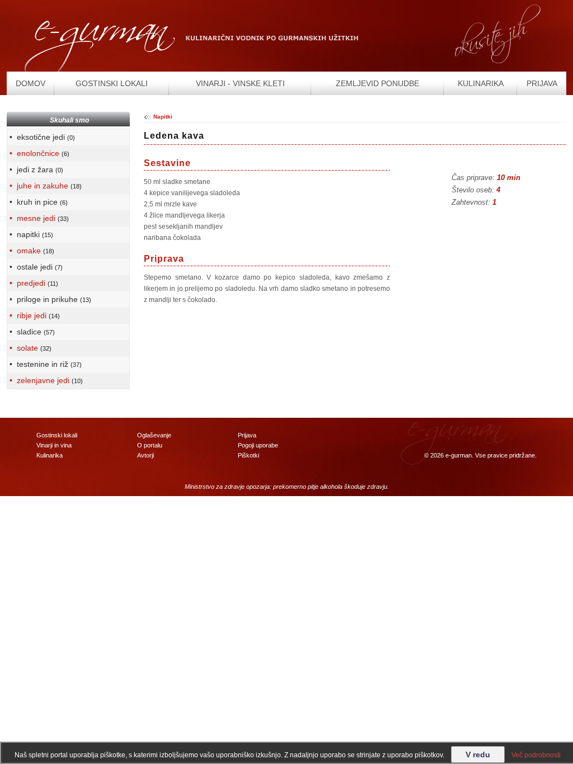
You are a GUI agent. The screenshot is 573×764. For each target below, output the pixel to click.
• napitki (30, 234)
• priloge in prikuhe (49, 299)
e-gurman (458, 455)
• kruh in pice (37, 201)
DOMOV (30, 83)
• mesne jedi (38, 218)
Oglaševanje (154, 435)
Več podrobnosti (536, 755)
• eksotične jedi (41, 137)
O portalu (149, 445)
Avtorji (145, 455)
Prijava (247, 435)
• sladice (31, 331)
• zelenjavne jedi (45, 380)
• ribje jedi (33, 315)
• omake (30, 250)
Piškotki (248, 455)
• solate (29, 347)
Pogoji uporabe (258, 445)
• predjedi (32, 283)
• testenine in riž (44, 364)
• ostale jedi (35, 266)
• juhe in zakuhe (44, 185)
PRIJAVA (542, 83)
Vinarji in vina (54, 445)
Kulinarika (49, 455)
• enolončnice (38, 153)
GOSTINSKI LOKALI (112, 83)
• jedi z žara (35, 169)
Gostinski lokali (56, 435)
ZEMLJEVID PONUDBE (377, 83)
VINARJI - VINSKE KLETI (240, 83)
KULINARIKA (481, 83)
